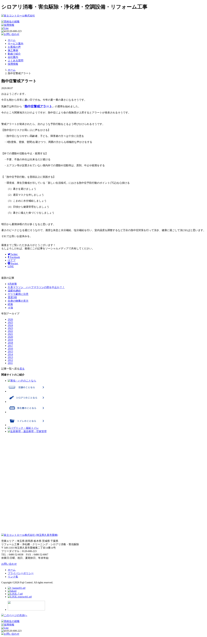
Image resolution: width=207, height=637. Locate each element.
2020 (10, 336)
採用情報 (13, 64)
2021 (10, 334)
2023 (10, 328)
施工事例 (13, 50)
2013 (10, 357)
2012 (10, 360)
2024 (10, 325)
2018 (10, 342)
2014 (10, 354)
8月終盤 (12, 283)
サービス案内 (15, 43)
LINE (11, 266)
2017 (10, 345)
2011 (10, 363)
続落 (10, 304)
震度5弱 (12, 297)
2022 (10, 331)
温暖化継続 (14, 290)
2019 (10, 339)
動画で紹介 (14, 53)
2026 (10, 319)
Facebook (14, 257)
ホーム (12, 40)
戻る (22, 368)
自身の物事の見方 (18, 300)
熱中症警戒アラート (38, 106)
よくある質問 (15, 60)
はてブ (12, 260)
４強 (10, 307)
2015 (10, 351)
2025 (10, 322)
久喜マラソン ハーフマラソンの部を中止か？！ (36, 287)
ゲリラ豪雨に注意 (18, 294)
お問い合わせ (9, 564)
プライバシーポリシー (21, 573)
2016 (10, 348)
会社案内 (13, 57)
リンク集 (13, 576)
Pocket (14, 263)
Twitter (14, 254)
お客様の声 (14, 47)
